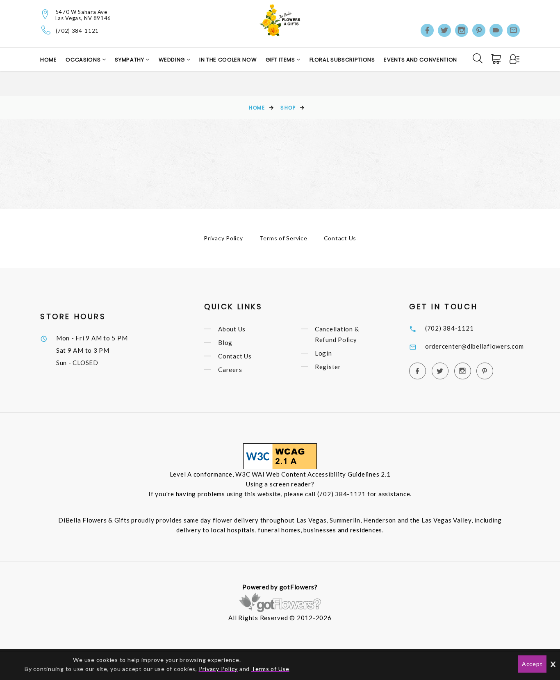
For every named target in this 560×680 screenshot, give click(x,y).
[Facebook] (427, 30)
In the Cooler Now (228, 60)
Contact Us (340, 238)
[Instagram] (461, 30)
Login (323, 353)
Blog (225, 342)
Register (328, 366)
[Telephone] (46, 29)
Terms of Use (270, 668)
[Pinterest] (478, 30)
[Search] (477, 58)
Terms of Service (283, 238)
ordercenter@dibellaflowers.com (474, 346)
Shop (288, 107)
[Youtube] (496, 30)
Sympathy (130, 60)
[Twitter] (444, 30)
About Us (232, 329)
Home (48, 60)
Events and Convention (420, 60)
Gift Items (281, 60)
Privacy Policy (223, 238)
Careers (230, 369)
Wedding (173, 60)
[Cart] (497, 59)
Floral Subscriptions (342, 60)
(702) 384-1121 (77, 31)
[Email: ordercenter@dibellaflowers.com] (513, 30)
